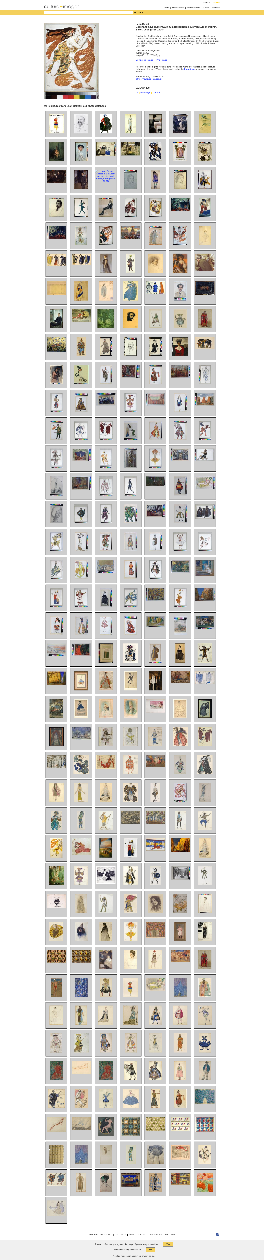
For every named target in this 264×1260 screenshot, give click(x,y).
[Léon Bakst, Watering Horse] (205, 348)
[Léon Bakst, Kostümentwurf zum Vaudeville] (106, 1052)
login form (189, 69)
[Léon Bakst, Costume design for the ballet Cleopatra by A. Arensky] (205, 745)
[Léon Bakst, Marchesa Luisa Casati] (205, 1191)
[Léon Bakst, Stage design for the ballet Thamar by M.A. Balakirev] (130, 377)
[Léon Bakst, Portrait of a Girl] (81, 940)
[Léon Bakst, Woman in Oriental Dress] (131, 439)
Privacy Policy (155, 1235)
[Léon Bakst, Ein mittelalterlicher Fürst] (204, 968)
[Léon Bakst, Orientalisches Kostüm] (81, 355)
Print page (161, 60)
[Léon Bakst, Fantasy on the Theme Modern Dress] (56, 606)
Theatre (156, 92)
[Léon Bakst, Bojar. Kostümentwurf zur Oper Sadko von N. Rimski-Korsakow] (204, 996)
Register (216, 8)
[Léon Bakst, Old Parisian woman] (105, 940)
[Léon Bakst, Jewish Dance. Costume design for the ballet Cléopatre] (155, 578)
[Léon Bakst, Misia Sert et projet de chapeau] (106, 1191)
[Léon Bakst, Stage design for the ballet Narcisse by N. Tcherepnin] (155, 485)
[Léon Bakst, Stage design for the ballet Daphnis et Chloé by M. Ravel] (205, 405)
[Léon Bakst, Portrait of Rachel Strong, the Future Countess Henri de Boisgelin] (155, 689)
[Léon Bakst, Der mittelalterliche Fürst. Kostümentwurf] (205, 327)
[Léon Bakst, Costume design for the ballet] (130, 1079)
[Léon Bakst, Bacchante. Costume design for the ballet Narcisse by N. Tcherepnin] (205, 439)
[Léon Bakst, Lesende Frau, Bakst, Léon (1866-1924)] (205, 160)
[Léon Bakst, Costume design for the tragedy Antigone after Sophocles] (106, 1079)
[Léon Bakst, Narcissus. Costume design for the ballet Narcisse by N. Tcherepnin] (205, 460)
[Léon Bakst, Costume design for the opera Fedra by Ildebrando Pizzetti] (106, 383)
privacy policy (148, 1256)
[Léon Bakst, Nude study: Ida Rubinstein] (56, 1131)
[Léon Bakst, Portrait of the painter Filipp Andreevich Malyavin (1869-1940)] (155, 912)
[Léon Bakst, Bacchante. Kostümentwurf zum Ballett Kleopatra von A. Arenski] (56, 1024)
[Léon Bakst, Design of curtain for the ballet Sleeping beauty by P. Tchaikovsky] (81, 1163)
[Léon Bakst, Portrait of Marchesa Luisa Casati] (155, 1163)
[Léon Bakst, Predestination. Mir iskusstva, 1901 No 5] (56, 907)
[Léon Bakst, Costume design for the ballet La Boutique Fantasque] (205, 1079)
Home (166, 8)
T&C (116, 1235)
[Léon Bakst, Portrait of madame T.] (56, 522)
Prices (123, 1235)
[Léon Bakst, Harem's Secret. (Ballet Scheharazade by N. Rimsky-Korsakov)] (81, 655)
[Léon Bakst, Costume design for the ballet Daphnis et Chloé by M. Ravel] (81, 522)
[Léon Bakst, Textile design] (130, 1135)
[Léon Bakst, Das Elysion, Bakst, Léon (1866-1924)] (105, 327)
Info (173, 1235)
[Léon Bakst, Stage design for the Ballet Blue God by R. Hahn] (205, 600)
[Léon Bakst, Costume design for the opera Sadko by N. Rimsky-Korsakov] (130, 522)
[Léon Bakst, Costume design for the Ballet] (131, 1163)
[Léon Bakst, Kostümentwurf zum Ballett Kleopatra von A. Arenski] (204, 1163)
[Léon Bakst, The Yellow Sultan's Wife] (205, 488)
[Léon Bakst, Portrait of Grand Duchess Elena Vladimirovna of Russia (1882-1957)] (180, 355)
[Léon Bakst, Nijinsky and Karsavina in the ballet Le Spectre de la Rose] (205, 575)
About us (93, 1235)
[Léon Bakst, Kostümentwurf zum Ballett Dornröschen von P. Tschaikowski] (106, 996)
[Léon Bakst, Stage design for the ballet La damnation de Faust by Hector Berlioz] (81, 1129)
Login (206, 8)
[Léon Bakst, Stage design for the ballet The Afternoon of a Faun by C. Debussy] (180, 572)
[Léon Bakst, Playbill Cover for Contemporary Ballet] (106, 662)
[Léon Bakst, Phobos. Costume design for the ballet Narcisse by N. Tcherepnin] (56, 550)
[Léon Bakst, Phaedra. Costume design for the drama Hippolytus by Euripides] (205, 683)
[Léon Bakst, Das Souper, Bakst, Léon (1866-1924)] (155, 132)
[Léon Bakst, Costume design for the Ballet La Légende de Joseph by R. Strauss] (81, 578)
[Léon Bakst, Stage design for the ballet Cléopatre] (155, 405)
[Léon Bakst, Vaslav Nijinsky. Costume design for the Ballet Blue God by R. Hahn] (56, 578)
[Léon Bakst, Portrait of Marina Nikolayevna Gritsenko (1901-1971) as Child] (105, 968)
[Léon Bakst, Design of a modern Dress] (81, 550)
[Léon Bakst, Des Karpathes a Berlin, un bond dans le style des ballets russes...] (180, 1159)
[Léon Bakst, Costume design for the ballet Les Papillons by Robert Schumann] (155, 550)
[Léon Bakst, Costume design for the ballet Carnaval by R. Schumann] (130, 689)
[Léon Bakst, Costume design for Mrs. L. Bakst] (155, 355)
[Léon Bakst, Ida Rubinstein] (180, 662)
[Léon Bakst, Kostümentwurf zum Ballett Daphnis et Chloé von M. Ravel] (56, 1185)
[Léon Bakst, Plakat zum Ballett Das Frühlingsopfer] (56, 132)
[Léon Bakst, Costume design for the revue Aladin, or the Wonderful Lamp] (180, 773)
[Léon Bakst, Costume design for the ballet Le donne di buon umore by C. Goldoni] (130, 550)
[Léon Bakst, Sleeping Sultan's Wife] (155, 712)
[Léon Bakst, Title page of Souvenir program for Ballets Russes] (106, 745)
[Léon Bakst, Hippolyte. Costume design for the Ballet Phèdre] (155, 884)
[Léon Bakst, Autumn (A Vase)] (56, 745)
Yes (168, 1244)
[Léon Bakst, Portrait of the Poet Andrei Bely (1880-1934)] (205, 912)
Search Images (193, 8)
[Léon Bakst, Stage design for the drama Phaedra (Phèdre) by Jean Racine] (106, 405)
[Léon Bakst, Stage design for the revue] (155, 823)
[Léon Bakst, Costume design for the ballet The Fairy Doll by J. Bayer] (106, 355)
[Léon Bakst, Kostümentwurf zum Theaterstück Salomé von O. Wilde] (81, 1191)
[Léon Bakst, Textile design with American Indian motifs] (56, 962)
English (216, 3)
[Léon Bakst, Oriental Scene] (56, 717)
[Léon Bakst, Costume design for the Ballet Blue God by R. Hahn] (130, 411)
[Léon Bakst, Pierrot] (81, 1107)
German (206, 3)
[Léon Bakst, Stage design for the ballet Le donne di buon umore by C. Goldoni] (81, 460)
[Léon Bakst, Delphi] (56, 655)
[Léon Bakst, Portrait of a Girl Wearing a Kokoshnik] (106, 717)
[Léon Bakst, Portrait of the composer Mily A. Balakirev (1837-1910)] (81, 132)
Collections (106, 1235)
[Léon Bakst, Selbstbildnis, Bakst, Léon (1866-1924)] (81, 160)
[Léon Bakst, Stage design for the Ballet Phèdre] (155, 850)
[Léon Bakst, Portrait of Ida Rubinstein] (106, 606)
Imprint (131, 1235)
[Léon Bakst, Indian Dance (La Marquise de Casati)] (131, 606)
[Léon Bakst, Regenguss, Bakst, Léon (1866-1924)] (180, 132)
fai (137, 92)
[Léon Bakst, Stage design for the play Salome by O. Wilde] (155, 516)
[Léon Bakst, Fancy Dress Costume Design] (81, 383)
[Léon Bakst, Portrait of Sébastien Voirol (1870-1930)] (106, 1163)
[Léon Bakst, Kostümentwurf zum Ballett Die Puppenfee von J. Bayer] (180, 327)
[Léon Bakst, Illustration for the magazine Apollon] (106, 1135)
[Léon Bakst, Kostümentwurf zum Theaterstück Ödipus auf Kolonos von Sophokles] (56, 1079)
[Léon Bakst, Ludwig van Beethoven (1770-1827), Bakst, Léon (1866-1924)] (155, 272)
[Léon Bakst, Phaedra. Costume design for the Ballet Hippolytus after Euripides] (205, 940)
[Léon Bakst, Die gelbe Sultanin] (155, 990)
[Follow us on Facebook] (217, 1235)
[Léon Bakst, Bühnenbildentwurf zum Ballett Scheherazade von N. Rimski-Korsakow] (56, 351)
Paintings (145, 92)
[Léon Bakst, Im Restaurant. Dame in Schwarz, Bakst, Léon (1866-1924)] (180, 272)
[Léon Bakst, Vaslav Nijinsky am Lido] (56, 996)
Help (166, 1235)
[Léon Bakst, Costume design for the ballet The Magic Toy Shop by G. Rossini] (155, 439)
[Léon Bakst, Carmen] (56, 383)
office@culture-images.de (149, 79)
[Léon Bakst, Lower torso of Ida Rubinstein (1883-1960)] (81, 1073)
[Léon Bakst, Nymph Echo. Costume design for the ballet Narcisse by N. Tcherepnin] (205, 717)
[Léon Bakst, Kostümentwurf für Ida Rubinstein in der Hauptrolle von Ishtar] (130, 132)
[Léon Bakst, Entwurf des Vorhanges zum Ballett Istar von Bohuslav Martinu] (81, 996)
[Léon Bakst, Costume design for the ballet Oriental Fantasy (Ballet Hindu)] (205, 829)
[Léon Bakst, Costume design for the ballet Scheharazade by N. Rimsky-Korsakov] (56, 829)
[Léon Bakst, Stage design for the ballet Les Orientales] (155, 937)
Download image (144, 60)
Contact (142, 1235)
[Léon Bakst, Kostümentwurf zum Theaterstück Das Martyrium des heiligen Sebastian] (155, 1191)
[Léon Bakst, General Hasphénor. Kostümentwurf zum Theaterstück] (180, 1052)
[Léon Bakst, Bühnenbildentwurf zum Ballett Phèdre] (180, 1184)
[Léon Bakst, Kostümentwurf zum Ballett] (130, 996)
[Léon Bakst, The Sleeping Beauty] (105, 857)
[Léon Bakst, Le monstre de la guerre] (130, 823)
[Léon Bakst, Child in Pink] (180, 940)
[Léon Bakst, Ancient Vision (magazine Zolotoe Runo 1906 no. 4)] (106, 883)
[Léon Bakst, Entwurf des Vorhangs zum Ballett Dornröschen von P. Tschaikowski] (180, 996)
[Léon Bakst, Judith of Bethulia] (56, 495)
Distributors (178, 8)
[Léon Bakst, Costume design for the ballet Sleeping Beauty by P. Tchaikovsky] (106, 689)
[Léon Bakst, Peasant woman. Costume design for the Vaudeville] (180, 1107)
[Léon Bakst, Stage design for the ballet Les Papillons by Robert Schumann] (81, 739)
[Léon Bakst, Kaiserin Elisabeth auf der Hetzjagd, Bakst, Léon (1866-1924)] (106, 181)
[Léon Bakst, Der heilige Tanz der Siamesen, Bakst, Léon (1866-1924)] (205, 294)
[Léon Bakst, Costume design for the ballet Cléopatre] (106, 439)
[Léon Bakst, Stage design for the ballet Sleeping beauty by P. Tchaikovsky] (56, 767)
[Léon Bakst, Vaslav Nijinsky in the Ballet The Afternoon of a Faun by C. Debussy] (180, 801)
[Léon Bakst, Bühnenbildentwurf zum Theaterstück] (130, 1186)
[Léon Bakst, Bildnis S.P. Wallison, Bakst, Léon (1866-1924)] (106, 272)
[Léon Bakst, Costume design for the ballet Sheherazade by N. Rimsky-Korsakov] (56, 411)
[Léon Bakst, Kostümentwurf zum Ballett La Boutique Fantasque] (205, 1052)
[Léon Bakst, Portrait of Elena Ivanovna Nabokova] (130, 968)
